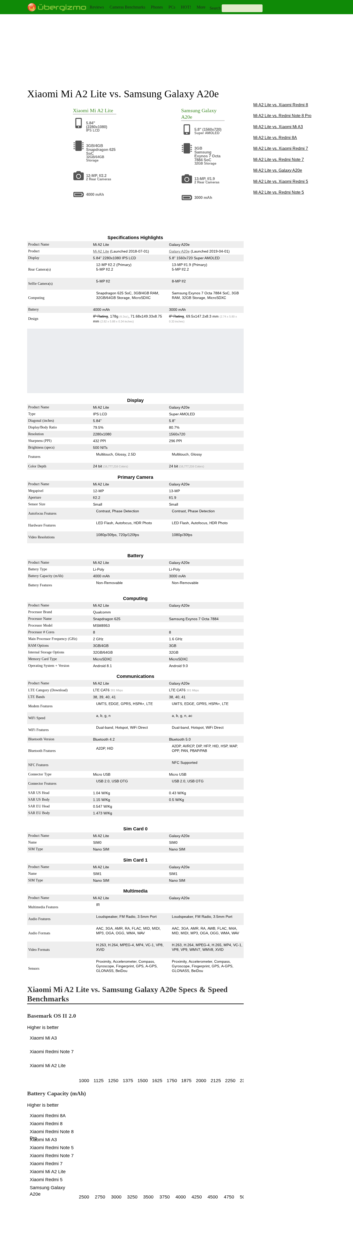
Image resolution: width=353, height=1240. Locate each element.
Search (215, 8)
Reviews (97, 7)
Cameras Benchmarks (127, 7)
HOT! (186, 7)
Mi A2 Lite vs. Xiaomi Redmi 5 (280, 181)
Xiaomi (81, 110)
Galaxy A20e (179, 251)
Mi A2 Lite (101, 110)
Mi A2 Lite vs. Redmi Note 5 (278, 192)
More (201, 7)
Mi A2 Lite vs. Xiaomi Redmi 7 (280, 148)
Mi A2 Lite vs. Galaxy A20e (277, 170)
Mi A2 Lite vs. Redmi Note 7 (278, 159)
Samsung (190, 110)
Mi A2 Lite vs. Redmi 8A (275, 137)
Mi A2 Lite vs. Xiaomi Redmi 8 (280, 105)
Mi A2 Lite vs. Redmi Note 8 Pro (282, 116)
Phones (157, 7)
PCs (171, 7)
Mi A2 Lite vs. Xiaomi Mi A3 (278, 127)
